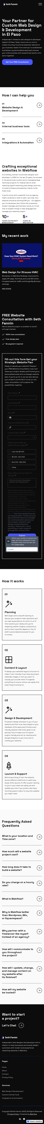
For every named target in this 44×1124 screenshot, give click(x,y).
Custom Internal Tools (10, 1095)
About (4, 1071)
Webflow (33, 1114)
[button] (40, 4)
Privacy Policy (7, 1077)
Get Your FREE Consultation (17, 62)
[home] (11, 4)
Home (4, 1067)
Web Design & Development (13, 1091)
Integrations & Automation (12, 1098)
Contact (5, 1074)
